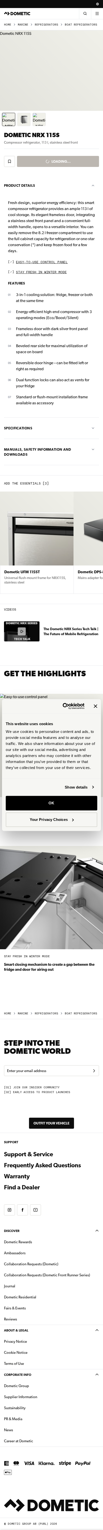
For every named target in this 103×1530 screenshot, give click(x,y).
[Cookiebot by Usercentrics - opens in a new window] (63, 706)
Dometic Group (32, 1385)
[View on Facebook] (22, 1209)
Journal (9, 1286)
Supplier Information (20, 1397)
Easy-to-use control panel (42, 262)
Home (7, 24)
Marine (23, 24)
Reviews (10, 1319)
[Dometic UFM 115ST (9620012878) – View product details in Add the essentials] (37, 543)
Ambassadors (15, 1253)
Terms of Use (14, 1363)
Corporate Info (17, 1375)
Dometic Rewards (18, 1242)
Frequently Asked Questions (42, 1165)
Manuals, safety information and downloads (37, 451)
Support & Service (28, 1154)
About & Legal (16, 1330)
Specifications (18, 428)
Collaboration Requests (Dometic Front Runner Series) (47, 1275)
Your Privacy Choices (49, 819)
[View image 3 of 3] (39, 119)
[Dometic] (17, 13)
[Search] (85, 13)
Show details (76, 787)
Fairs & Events (15, 1308)
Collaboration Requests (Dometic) (31, 1264)
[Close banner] (95, 706)
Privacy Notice (15, 1341)
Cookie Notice (16, 1352)
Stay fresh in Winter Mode (41, 272)
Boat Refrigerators (81, 24)
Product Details (19, 185)
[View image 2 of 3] (23, 119)
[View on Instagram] (9, 1209)
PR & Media (29, 1418)
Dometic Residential (36, 1297)
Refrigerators (46, 24)
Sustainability (15, 1408)
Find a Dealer (22, 1187)
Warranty (17, 1176)
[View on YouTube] (35, 1209)
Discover (12, 1231)
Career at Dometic (34, 1441)
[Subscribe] (94, 1070)
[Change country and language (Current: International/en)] (97, 4)
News (24, 1429)
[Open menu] (97, 13)
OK (51, 803)
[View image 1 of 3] (8, 119)
